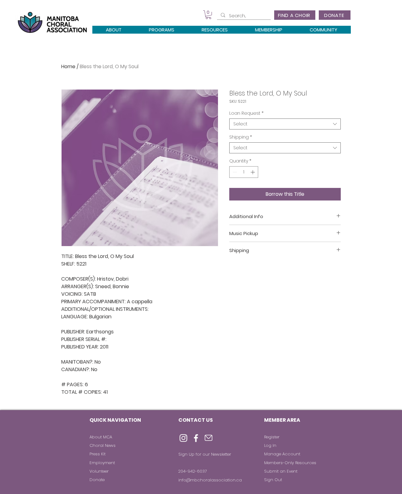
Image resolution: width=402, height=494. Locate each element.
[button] (208, 14)
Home (68, 66)
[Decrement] (234, 172)
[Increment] (253, 172)
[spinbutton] (243, 172)
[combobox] (285, 123)
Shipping (240, 137)
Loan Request (246, 113)
